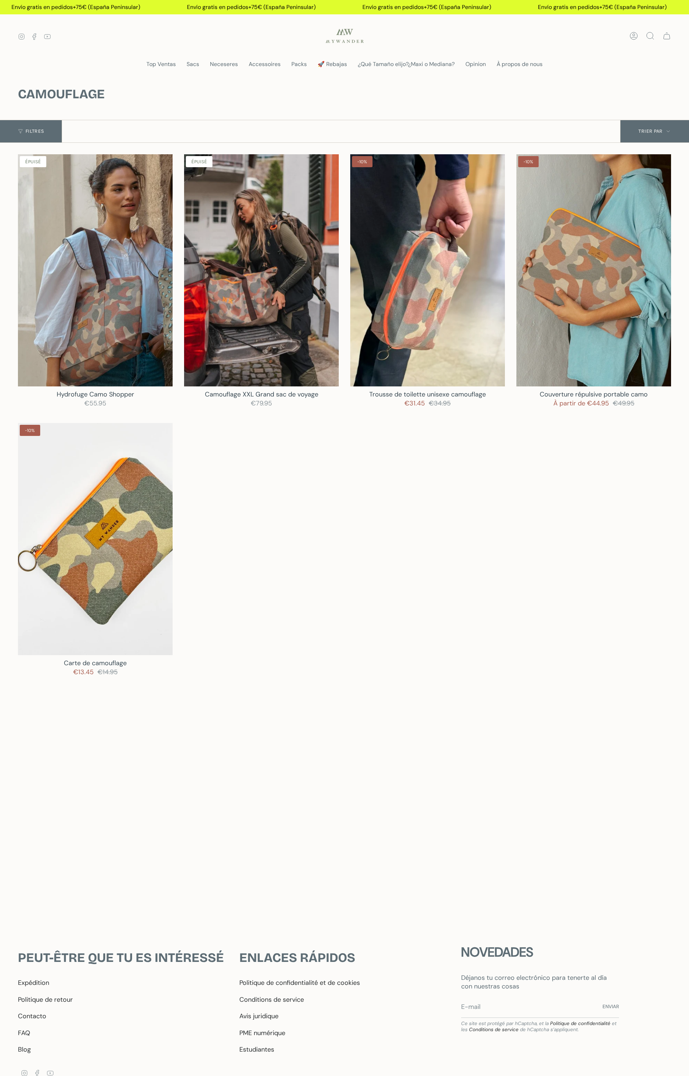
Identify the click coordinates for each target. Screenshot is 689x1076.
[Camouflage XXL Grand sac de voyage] (261, 270)
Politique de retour (45, 999)
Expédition (33, 982)
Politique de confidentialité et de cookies (299, 982)
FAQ (24, 1033)
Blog (24, 1049)
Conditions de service (271, 999)
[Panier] (666, 36)
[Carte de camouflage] (95, 539)
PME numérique (262, 1033)
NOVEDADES (497, 952)
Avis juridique (258, 1016)
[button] (193, 64)
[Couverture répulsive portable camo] (593, 270)
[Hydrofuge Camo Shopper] (95, 270)
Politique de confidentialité (580, 1023)
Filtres (34, 131)
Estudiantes (256, 1049)
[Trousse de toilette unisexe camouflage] (427, 270)
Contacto (32, 1016)
